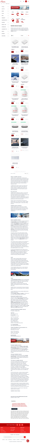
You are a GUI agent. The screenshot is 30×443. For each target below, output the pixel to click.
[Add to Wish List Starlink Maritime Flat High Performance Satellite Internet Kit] (16, 86)
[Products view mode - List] (12, 35)
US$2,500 (12, 229)
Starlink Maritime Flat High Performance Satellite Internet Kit (15, 82)
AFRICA (3, 439)
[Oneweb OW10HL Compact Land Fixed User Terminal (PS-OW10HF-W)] (15, 41)
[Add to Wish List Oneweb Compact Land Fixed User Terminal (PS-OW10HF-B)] (26, 51)
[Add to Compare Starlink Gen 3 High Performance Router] (18, 167)
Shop (4, 3)
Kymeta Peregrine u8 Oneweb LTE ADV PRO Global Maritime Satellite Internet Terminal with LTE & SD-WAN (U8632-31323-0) (15, 131)
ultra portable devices (15, 348)
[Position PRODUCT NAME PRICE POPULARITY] (24, 35)
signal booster (13, 250)
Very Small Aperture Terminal (16, 279)
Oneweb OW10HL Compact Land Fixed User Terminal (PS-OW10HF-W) (15, 47)
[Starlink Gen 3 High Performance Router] (15, 157)
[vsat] (20, 274)
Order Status (12, 430)
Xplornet (12, 301)
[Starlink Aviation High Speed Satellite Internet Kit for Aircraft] (15, 142)
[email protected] (15, 324)
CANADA (14, 439)
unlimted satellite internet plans (15, 302)
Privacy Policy (3, 430)
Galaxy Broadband (20, 298)
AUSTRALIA (10, 439)
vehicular (18, 293)
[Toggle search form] (21, 1)
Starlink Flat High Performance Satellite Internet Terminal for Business (15, 64)
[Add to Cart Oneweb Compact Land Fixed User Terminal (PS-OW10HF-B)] (22, 51)
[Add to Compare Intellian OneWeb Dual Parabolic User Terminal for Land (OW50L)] (27, 103)
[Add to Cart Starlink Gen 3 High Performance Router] (12, 167)
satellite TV (17, 306)
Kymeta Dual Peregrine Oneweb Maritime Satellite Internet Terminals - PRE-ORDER (24, 131)
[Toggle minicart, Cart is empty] (26, 1)
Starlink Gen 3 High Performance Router (15, 163)
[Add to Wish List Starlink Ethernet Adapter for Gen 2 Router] (26, 150)
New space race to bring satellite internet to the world (19, 396)
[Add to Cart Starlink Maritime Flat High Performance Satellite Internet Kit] (12, 86)
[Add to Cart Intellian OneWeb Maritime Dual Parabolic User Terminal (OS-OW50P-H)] (12, 119)
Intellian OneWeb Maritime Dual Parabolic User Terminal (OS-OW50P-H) (15, 115)
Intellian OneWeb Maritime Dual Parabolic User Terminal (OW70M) (24, 115)
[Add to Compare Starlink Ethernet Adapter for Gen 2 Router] (27, 150)
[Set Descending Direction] (28, 35)
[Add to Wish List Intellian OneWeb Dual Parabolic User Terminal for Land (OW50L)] (26, 103)
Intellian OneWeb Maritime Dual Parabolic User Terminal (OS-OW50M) (15, 99)
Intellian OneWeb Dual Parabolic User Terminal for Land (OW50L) (24, 99)
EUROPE (18, 439)
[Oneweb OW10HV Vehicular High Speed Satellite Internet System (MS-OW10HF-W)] (24, 76)
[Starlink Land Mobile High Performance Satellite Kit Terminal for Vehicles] (24, 58)
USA (27, 439)
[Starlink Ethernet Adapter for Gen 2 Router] (24, 142)
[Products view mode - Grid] (11, 35)
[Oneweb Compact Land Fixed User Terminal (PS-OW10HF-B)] (24, 41)
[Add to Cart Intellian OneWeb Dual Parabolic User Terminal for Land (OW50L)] (22, 103)
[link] (15, 171)
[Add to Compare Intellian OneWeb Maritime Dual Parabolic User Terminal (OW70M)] (27, 119)
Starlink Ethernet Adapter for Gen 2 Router (24, 147)
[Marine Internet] (20, 215)
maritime (22, 293)
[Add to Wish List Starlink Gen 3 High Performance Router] (16, 167)
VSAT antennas (24, 349)
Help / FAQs (22, 430)
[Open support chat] (28, 441)
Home (1, 3)
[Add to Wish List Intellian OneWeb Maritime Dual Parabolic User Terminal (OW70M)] (26, 119)
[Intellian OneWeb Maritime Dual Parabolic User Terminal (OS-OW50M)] (15, 93)
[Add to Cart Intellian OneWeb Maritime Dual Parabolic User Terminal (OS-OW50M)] (12, 103)
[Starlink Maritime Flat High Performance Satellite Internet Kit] (15, 76)
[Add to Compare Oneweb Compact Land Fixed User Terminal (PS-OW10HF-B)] (27, 51)
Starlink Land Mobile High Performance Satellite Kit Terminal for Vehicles (24, 64)
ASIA (6, 439)
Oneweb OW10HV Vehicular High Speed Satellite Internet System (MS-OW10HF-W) (24, 82)
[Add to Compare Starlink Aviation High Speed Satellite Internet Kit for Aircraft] (18, 151)
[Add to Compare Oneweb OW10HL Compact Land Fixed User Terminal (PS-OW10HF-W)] (18, 52)
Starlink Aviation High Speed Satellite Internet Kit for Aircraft (15, 147)
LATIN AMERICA (23, 439)
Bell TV (24, 305)
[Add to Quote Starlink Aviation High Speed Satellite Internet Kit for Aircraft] (12, 151)
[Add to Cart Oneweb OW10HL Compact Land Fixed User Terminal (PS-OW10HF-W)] (12, 52)
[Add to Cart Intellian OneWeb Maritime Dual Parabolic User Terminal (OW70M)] (22, 119)
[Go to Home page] (3, 1)
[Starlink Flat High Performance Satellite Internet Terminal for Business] (15, 58)
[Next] (25, 171)
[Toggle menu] (28, 1)
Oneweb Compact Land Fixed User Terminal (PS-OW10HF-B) (24, 47)
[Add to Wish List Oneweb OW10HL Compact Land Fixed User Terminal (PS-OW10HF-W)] (16, 52)
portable (15, 293)
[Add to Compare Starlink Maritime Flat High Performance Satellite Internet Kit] (18, 86)
